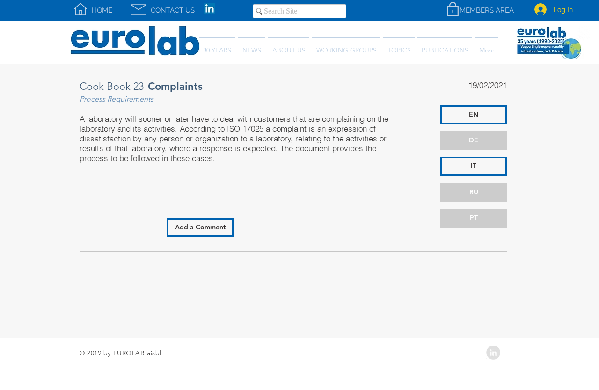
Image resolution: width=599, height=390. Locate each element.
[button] (445, 46)
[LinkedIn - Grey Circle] (493, 353)
